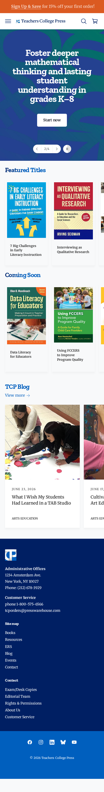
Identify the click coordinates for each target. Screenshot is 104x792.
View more (15, 395)
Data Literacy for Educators (21, 354)
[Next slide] (57, 149)
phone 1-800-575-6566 (24, 604)
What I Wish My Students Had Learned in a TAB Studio (41, 500)
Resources (13, 639)
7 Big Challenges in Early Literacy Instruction (26, 250)
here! (67, 6)
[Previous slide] (37, 149)
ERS (8, 646)
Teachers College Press (57, 758)
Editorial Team (17, 696)
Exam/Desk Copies (21, 689)
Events (10, 660)
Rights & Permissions (23, 703)
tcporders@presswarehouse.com (32, 610)
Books (10, 632)
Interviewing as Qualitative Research (73, 249)
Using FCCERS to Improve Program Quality (70, 355)
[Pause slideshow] (67, 149)
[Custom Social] (63, 742)
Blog (8, 653)
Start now (52, 120)
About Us (12, 710)
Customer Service (19, 717)
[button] (8, 21)
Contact (11, 667)
